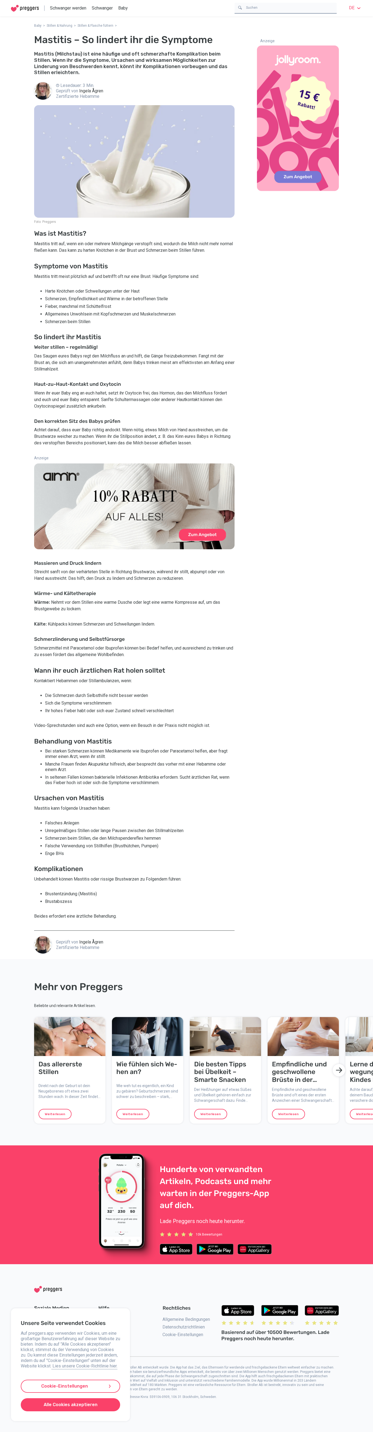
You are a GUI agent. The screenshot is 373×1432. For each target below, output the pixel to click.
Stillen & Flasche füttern (95, 26)
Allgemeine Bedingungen (186, 1319)
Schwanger (102, 8)
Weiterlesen (55, 1114)
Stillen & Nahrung (59, 26)
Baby (123, 8)
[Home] (25, 8)
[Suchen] (240, 7)
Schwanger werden (68, 8)
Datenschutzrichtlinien (183, 1327)
